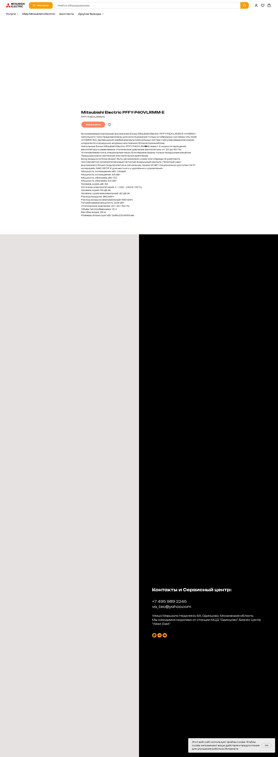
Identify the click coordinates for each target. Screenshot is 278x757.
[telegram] (159, 635)
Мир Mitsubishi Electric (38, 13)
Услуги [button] (11, 13)
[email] (165, 635)
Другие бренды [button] (90, 13)
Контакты (67, 13)
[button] (256, 5)
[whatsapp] (154, 635)
